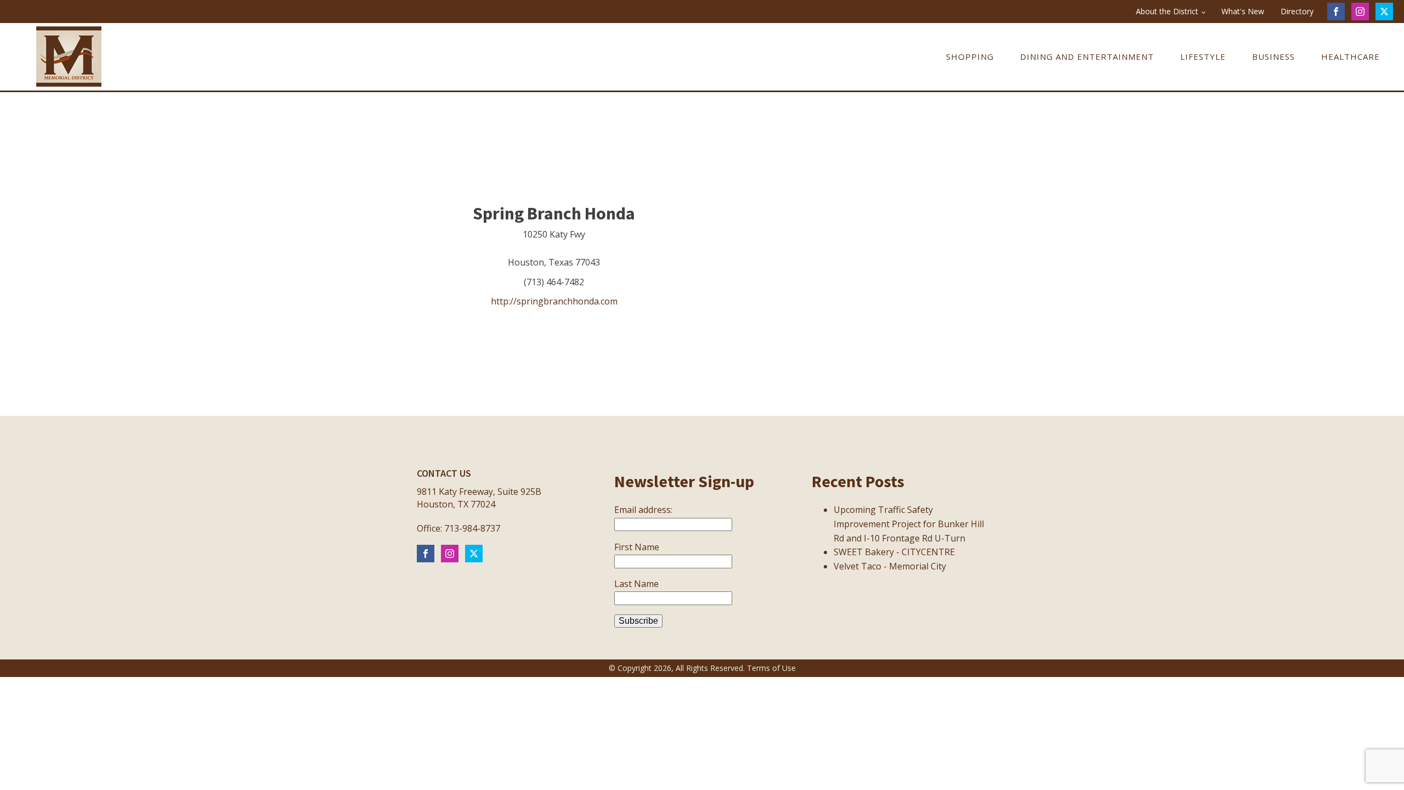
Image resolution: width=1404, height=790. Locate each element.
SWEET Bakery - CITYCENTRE (894, 552)
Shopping (970, 56)
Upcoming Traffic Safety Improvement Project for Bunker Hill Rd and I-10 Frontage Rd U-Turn (909, 524)
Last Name (636, 584)
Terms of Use (771, 668)
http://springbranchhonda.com (554, 301)
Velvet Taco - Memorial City (890, 566)
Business (1273, 56)
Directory (1297, 11)
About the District (1167, 11)
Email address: (643, 510)
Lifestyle (1203, 56)
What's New (1242, 11)
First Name (636, 547)
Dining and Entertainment (1087, 56)
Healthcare (1350, 56)
